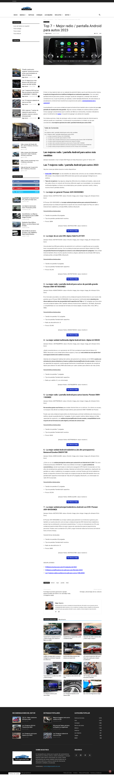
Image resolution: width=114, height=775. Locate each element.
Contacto (14, 1)
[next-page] (47, 699)
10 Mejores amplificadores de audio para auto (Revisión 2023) (64, 570)
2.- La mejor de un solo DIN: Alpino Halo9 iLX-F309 (58, 137)
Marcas (22, 15)
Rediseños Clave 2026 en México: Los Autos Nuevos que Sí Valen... (30, 224)
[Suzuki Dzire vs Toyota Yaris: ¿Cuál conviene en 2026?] (72, 629)
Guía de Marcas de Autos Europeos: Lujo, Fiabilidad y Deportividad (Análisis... (29, 232)
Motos (67, 15)
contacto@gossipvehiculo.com (51, 766)
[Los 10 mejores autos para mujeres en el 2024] (16, 736)
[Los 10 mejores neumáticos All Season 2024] (72, 686)
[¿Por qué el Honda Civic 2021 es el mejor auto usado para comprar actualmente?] (92, 648)
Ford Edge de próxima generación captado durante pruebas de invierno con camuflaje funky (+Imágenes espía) (56, 593)
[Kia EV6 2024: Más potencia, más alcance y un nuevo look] (72, 648)
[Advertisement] (71, 8)
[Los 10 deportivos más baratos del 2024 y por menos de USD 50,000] (16, 84)
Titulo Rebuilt (17, 33)
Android (52, 582)
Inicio (15, 15)
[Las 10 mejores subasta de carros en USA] (16, 103)
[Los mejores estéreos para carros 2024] (52, 686)
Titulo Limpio (17, 31)
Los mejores (48, 15)
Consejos (39, 15)
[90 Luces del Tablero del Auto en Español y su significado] (47, 728)
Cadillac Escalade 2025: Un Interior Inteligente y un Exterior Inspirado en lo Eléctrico (52, 658)
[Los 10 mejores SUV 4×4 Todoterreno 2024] (16, 728)
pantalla (62, 582)
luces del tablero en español (21, 26)
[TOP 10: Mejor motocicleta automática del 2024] (92, 668)
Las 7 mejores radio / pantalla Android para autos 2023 (59, 134)
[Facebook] (56, 612)
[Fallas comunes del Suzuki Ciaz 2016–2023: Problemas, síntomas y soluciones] (25, 132)
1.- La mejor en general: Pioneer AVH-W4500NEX (58, 136)
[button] (100, 15)
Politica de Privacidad (84, 772)
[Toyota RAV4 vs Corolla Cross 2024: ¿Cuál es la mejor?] (52, 668)
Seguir (36, 184)
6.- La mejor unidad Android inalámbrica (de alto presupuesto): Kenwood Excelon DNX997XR (68, 144)
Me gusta (36, 181)
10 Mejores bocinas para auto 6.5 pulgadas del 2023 (61, 567)
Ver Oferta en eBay (72, 230)
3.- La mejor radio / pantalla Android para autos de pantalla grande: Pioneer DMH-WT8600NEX (69, 139)
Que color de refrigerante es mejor (92, 693)
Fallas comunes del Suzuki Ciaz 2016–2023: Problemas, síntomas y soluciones (25, 135)
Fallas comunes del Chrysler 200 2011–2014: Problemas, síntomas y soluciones (29, 146)
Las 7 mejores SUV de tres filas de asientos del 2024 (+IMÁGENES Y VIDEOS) (30, 92)
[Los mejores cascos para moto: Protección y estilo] (16, 208)
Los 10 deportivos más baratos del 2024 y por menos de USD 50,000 (29, 82)
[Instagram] (59, 612)
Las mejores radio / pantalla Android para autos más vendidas (61, 132)
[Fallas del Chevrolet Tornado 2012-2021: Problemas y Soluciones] (15, 168)
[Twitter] (89, 755)
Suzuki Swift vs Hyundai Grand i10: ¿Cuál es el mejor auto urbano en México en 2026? (52, 638)
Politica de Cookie (68, 772)
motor (59, 114)
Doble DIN (48, 173)
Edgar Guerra (48, 33)
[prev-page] (44, 699)
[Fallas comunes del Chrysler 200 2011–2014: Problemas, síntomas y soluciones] (15, 145)
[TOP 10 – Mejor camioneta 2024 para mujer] (16, 720)
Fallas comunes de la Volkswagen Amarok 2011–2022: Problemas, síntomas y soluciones (29, 154)
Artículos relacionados (50, 619)
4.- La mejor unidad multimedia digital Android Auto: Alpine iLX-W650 (63, 141)
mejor (57, 582)
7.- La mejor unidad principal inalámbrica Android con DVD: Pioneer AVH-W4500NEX (66, 146)
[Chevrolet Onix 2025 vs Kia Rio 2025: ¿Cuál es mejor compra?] (92, 629)
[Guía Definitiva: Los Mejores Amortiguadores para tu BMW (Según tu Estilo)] (16, 216)
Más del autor (62, 619)
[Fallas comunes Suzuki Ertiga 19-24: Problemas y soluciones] (15, 162)
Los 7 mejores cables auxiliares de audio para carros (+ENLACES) (65, 573)
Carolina (16, 139)
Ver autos (58, 15)
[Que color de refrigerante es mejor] (92, 686)
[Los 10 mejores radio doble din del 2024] (72, 668)
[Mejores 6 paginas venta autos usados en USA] (47, 720)
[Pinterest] (85, 755)
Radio (67, 582)
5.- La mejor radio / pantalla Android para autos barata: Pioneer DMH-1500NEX (65, 143)
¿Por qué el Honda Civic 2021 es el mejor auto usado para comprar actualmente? (91, 658)
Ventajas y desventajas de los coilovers (91, 592)
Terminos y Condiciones (96, 772)
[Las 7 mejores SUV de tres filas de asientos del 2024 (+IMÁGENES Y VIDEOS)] (16, 94)
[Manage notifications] (110, 771)
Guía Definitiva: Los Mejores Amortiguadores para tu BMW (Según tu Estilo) (30, 215)
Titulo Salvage (17, 28)
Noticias (31, 15)
